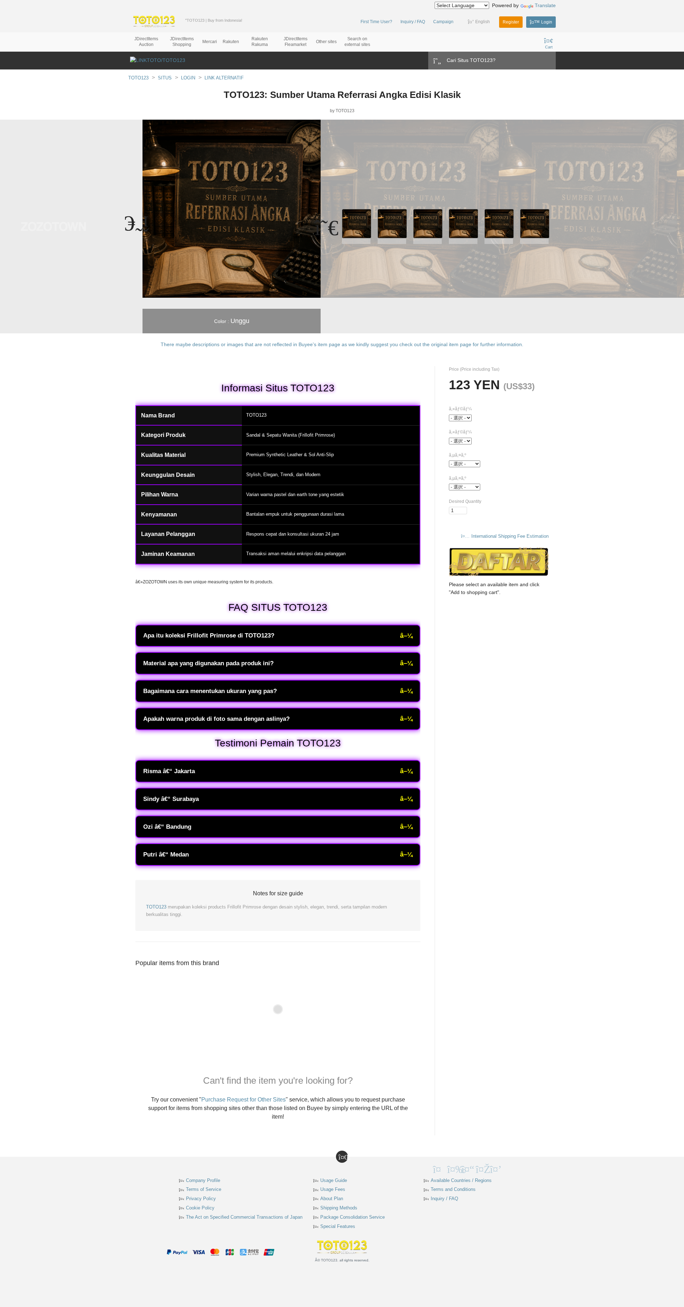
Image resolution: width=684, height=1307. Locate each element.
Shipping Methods (338, 1207)
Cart (549, 47)
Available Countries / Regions (461, 1180)
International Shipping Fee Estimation (510, 536)
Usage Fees (332, 1189)
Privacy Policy (201, 1198)
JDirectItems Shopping (182, 41)
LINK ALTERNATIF (224, 77)
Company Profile (203, 1180)
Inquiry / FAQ (412, 21)
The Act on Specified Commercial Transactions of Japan (244, 1217)
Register (511, 22)
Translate (545, 5)
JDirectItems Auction (146, 41)
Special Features (337, 1226)
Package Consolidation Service (352, 1217)
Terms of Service (203, 1189)
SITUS (165, 77)
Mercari (209, 41)
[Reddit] (509, 1168)
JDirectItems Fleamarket (295, 41)
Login (546, 22)
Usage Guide (333, 1180)
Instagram (481, 1168)
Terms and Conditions (453, 1189)
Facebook (452, 1168)
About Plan (331, 1198)
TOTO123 (138, 77)
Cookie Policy (200, 1207)
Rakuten (231, 41)
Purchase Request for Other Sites (243, 1100)
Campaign (443, 21)
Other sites (326, 41)
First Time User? (376, 21)
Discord (495, 1168)
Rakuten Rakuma (260, 41)
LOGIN (188, 77)
